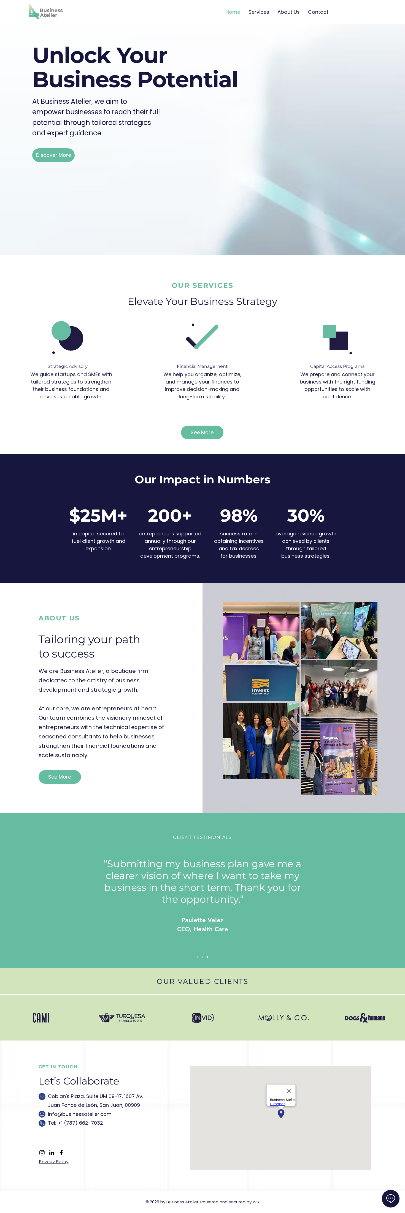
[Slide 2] (202, 957)
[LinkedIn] (51, 1152)
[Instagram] (42, 1152)
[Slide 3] (207, 957)
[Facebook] (61, 1152)
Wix (256, 1202)
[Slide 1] (197, 957)
